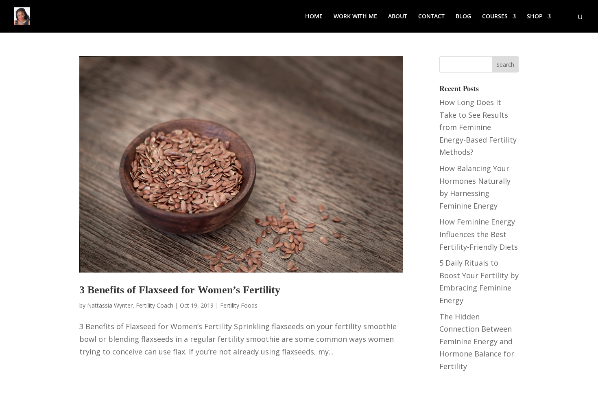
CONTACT (431, 16)
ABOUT (397, 16)
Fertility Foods (239, 305)
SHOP (535, 16)
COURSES (495, 16)
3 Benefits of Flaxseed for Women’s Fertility (179, 290)
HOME (314, 16)
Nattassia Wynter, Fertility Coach (130, 305)
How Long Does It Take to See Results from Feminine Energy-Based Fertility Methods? (478, 127)
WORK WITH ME (355, 16)
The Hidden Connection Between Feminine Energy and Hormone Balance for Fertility (476, 341)
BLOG (463, 16)
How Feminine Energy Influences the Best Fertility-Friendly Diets (478, 234)
